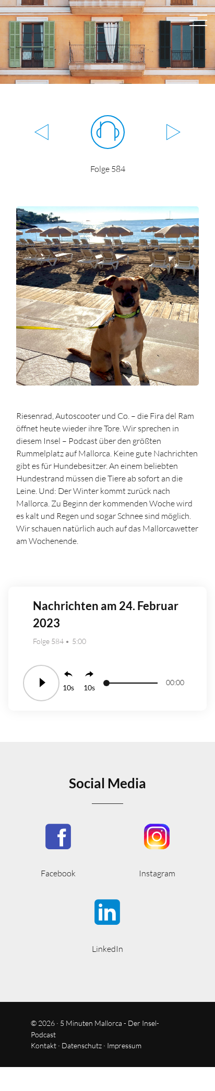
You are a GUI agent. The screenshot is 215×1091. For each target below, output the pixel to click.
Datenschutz (82, 1045)
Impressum (124, 1045)
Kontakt (43, 1045)
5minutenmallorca (157, 849)
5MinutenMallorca (58, 849)
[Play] (41, 683)
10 (67, 687)
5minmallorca (107, 925)
